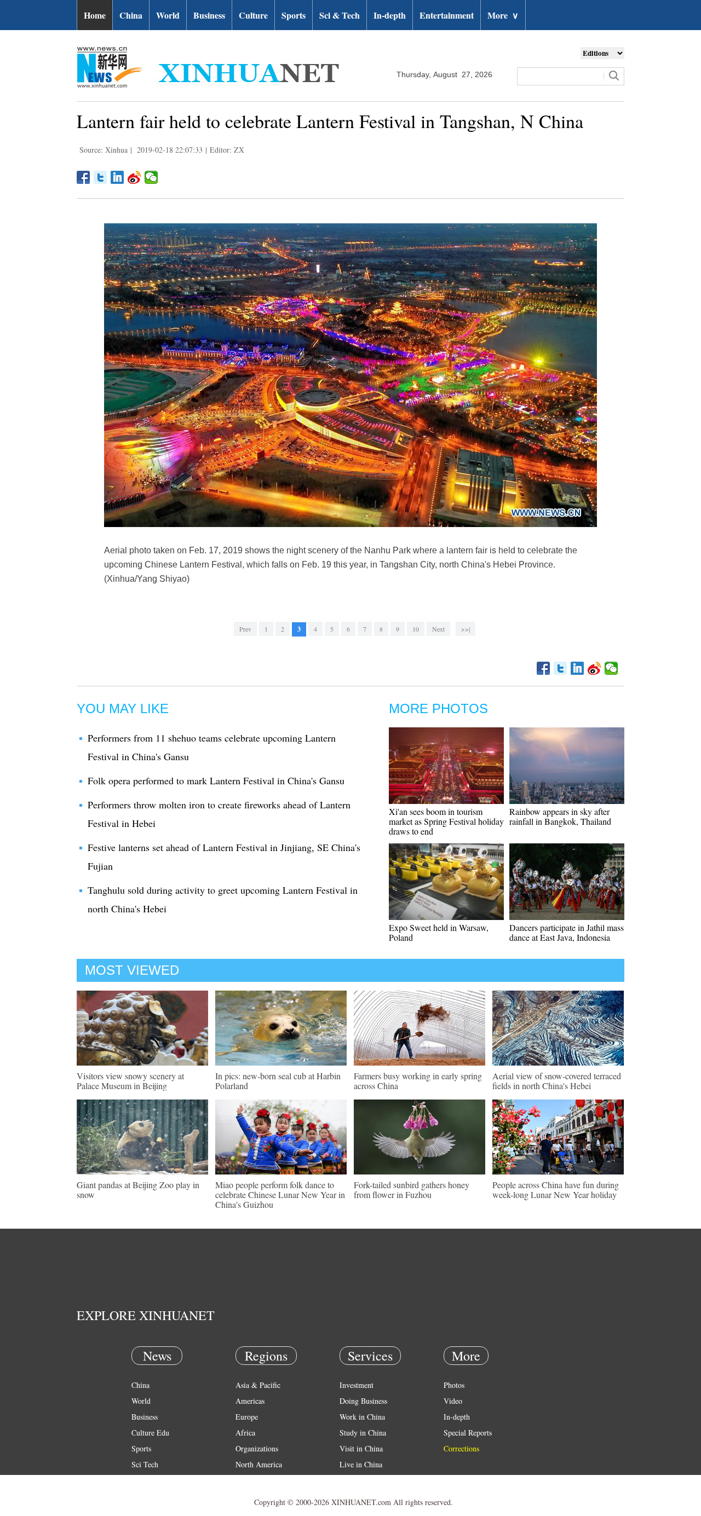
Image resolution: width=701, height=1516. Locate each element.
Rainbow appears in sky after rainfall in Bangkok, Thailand (560, 816)
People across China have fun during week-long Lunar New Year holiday (555, 1189)
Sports (293, 15)
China (130, 15)
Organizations (256, 1448)
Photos (454, 1385)
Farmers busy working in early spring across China (418, 1080)
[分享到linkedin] (117, 177)
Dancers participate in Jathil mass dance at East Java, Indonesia (566, 932)
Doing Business (363, 1401)
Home (95, 15)
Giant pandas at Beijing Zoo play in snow (138, 1189)
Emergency (357, 1480)
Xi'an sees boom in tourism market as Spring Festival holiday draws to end (446, 821)
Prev (245, 628)
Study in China (363, 1432)
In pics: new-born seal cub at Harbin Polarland (278, 1080)
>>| (465, 628)
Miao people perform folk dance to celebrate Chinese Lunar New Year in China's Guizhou (280, 1194)
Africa (245, 1432)
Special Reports (468, 1432)
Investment (357, 1385)
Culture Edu (150, 1432)
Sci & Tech (339, 15)
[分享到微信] (151, 177)
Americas (250, 1401)
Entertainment (447, 15)
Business (209, 15)
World (168, 15)
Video (453, 1401)
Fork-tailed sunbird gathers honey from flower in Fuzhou (411, 1189)
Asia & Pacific (257, 1385)
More (503, 15)
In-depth (390, 15)
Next (438, 628)
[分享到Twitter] (100, 177)
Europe (246, 1416)
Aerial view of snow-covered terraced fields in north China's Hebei (556, 1080)
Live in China (361, 1464)
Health (141, 1480)
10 (415, 628)
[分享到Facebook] (83, 177)
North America (258, 1464)
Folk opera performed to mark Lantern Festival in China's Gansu (216, 780)
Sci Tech (144, 1464)
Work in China (362, 1416)
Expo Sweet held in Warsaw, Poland (439, 932)
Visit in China (361, 1448)
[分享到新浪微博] (134, 177)
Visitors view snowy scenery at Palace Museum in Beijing (130, 1080)
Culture (253, 15)
